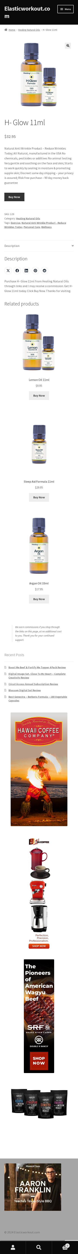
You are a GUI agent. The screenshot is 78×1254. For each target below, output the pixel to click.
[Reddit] (44, 270)
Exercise (15, 223)
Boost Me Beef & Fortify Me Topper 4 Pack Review (37, 667)
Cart (60, 1244)
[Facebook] (17, 270)
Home (12, 29)
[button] (68, 46)
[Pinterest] (35, 270)
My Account (13, 1247)
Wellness (46, 227)
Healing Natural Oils (29, 29)
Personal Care (32, 227)
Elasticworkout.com (27, 12)
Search (39, 1247)
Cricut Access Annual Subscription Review (33, 684)
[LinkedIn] (26, 270)
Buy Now (14, 197)
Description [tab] (12, 246)
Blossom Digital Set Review (25, 690)
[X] (8, 270)
